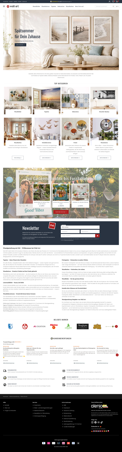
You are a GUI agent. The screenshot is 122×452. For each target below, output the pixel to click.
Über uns (7, 408)
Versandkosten (12, 370)
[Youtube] (98, 422)
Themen (11, 1)
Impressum (5, 396)
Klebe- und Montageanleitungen (43, 408)
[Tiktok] (102, 422)
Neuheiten (5, 1)
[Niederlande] (98, 431)
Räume (19, 1)
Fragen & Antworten (10, 410)
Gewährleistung (68, 421)
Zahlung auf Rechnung (73, 384)
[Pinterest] (95, 422)
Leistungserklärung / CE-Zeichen (73, 424)
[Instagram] (92, 422)
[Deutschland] (92, 431)
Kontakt (7, 405)
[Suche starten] (113, 6)
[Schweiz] (102, 431)
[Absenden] (97, 235)
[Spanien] (104, 431)
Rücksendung (67, 413)
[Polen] (108, 431)
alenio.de (93, 410)
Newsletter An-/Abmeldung (41, 413)
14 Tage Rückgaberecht (73, 370)
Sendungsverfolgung (40, 416)
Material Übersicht (39, 410)
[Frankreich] (94, 431)
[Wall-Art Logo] (13, 6)
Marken (15, 1)
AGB (65, 405)
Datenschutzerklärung (68, 240)
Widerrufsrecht (23, 396)
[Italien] (96, 431)
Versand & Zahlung (69, 410)
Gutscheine (37, 405)
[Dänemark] (100, 431)
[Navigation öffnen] (4, 6)
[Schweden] (106, 431)
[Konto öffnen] (109, 2)
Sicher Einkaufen (12, 377)
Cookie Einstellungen (69, 427)
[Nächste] (116, 326)
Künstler (24, 1)
